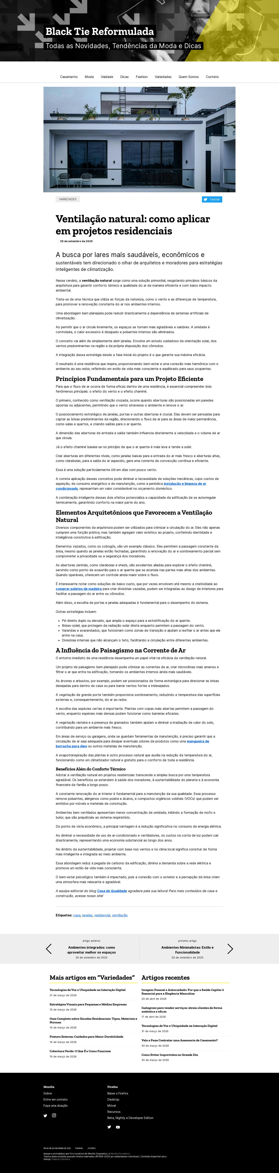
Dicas (124, 77)
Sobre (48, 1093)
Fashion (142, 77)
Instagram (54, 1115)
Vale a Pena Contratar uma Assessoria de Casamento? (180, 1040)
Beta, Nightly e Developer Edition (130, 1118)
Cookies (79, 1148)
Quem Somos (189, 77)
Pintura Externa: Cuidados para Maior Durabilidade (86, 1036)
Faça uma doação (56, 1105)
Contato (212, 77)
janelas (87, 915)
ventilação (120, 915)
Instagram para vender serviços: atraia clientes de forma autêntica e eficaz (182, 1009)
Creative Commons (60, 1159)
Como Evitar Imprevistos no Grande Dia (170, 1055)
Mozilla (49, 1087)
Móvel (111, 1105)
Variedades (163, 77)
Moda (89, 77)
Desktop (113, 1099)
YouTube (118, 1127)
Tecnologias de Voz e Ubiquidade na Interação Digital (88, 990)
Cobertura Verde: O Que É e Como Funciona (80, 1051)
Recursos (114, 1111)
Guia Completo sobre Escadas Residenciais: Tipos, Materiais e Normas (93, 1020)
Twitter (215, 199)
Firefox (112, 1087)
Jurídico (91, 1148)
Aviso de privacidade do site (57, 1148)
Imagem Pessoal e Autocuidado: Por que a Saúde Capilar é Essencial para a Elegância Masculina (183, 991)
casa (76, 915)
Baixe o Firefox (117, 1093)
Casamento (69, 77)
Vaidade (107, 77)
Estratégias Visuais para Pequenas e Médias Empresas (88, 1004)
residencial (102, 915)
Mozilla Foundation (120, 1153)
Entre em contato (56, 1099)
